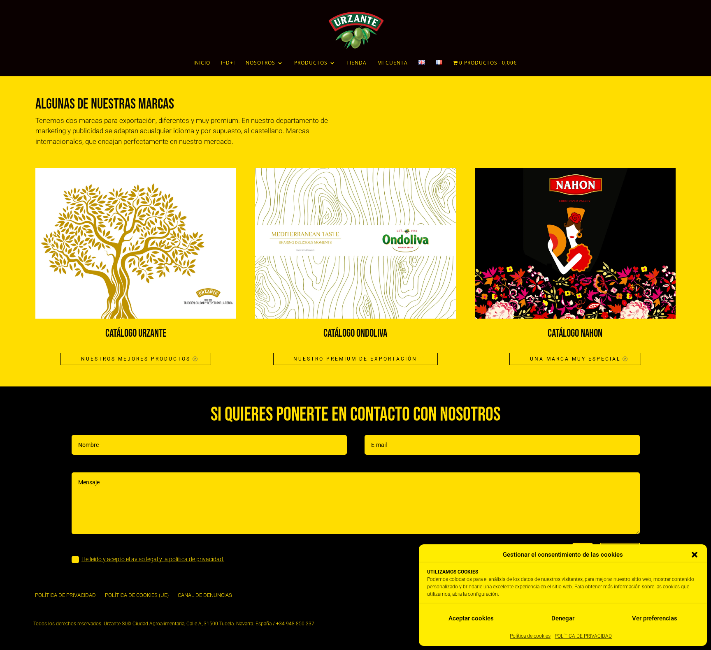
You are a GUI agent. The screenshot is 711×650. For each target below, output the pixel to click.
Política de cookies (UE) (137, 595)
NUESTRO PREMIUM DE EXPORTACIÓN (355, 359)
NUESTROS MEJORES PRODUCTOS (136, 359)
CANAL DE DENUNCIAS (205, 595)
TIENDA (356, 63)
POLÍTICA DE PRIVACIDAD (583, 636)
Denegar (562, 618)
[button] (694, 555)
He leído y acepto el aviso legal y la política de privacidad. (152, 559)
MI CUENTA (392, 63)
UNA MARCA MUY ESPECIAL (575, 359)
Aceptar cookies (471, 618)
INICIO (201, 63)
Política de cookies (530, 636)
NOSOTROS (260, 63)
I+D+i (228, 63)
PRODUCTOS (311, 63)
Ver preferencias (654, 618)
